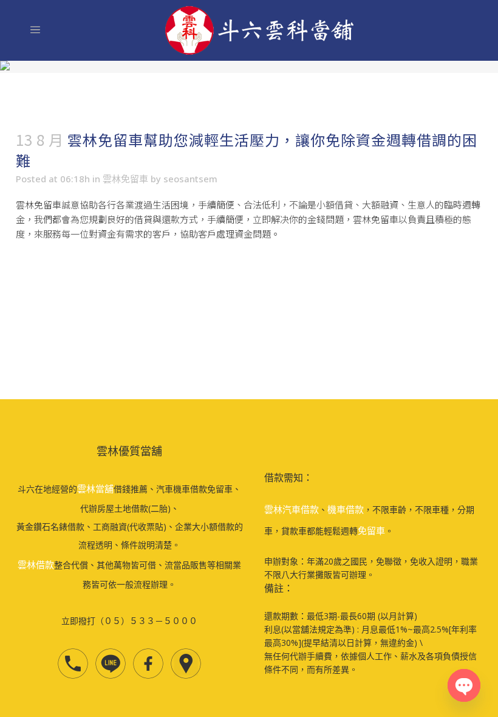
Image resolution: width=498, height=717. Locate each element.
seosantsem (190, 179)
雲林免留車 (125, 179)
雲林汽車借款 (291, 509)
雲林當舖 (95, 488)
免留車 (371, 530)
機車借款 (345, 509)
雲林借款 (36, 564)
